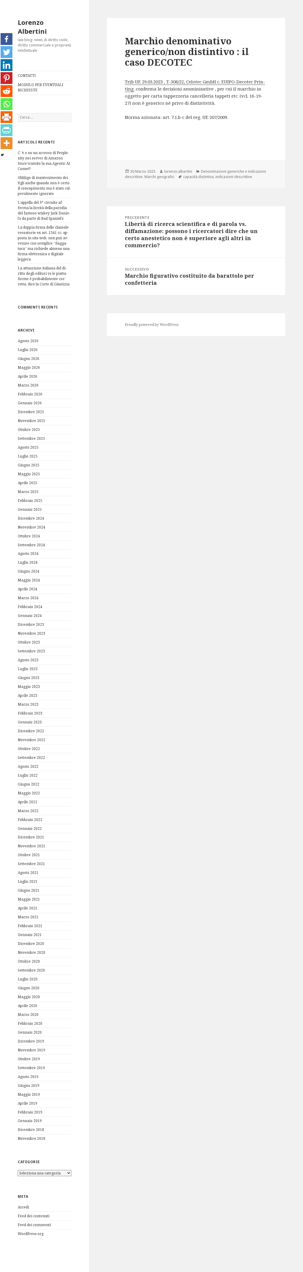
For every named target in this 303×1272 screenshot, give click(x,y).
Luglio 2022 (28, 775)
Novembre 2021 (31, 845)
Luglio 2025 (28, 456)
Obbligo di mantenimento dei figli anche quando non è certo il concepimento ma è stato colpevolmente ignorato (44, 185)
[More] (6, 143)
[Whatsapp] (6, 104)
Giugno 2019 (28, 1085)
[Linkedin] (6, 65)
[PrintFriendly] (6, 130)
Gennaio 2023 (30, 722)
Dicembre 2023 (31, 624)
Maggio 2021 (29, 899)
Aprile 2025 (27, 482)
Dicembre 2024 (31, 518)
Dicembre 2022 (31, 730)
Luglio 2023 (28, 668)
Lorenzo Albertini (32, 26)
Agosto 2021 (28, 872)
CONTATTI (27, 75)
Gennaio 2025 (30, 509)
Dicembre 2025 (31, 411)
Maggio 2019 (29, 1094)
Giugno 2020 (28, 987)
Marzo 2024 (28, 597)
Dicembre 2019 (31, 1041)
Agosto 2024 (28, 553)
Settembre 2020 (31, 970)
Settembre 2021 (31, 863)
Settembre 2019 (31, 1067)
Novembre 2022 (31, 739)
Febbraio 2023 (30, 713)
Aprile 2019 (27, 1103)
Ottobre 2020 (29, 961)
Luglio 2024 (28, 562)
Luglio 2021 (28, 881)
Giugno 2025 (28, 465)
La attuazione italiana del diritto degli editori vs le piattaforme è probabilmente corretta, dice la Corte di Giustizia (44, 276)
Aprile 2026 (27, 376)
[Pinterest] (6, 78)
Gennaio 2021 (30, 934)
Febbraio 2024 (30, 606)
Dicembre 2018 (31, 1129)
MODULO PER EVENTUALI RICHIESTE (40, 87)
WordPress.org (30, 1233)
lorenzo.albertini (178, 171)
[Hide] (2, 155)
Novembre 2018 (31, 1138)
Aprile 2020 (27, 1005)
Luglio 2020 (28, 979)
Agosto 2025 (28, 447)
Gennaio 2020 (30, 1032)
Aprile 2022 (27, 801)
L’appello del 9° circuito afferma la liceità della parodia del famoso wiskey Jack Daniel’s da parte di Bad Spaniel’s (44, 210)
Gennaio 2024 (30, 615)
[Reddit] (6, 91)
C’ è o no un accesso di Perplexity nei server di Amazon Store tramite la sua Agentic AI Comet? (44, 160)
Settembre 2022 (31, 757)
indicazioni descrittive (233, 176)
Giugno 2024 (28, 571)
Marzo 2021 (28, 916)
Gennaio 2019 (30, 1120)
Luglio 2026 (28, 349)
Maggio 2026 (29, 367)
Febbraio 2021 (30, 925)
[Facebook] (6, 39)
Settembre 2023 (31, 651)
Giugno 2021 (28, 890)
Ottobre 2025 (29, 429)
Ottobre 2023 (29, 642)
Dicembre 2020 (31, 943)
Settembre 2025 (31, 438)
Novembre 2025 (31, 420)
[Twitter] (6, 52)
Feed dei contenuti (33, 1215)
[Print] (6, 117)
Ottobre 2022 (29, 748)
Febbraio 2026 (30, 394)
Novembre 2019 (31, 1050)
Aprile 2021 (27, 908)
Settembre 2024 (31, 544)
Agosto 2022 (28, 766)
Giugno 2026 (28, 358)
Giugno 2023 (28, 677)
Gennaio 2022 (30, 828)
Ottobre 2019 (29, 1058)
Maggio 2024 (29, 580)
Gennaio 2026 (30, 402)
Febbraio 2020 (30, 1023)
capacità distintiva (198, 176)
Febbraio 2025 (30, 500)
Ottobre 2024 (29, 536)
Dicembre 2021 (31, 837)
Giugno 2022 (28, 784)
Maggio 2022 (29, 793)
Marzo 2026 (28, 385)
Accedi (23, 1207)
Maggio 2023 (29, 686)
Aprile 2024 (27, 588)
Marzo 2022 (28, 810)
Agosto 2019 (28, 1076)
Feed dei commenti (34, 1224)
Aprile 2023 (27, 695)
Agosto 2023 (28, 659)
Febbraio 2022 (30, 819)
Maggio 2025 (29, 473)
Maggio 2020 (29, 996)
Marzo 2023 (28, 704)
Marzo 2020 (28, 1014)
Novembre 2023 (31, 633)
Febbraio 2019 (30, 1112)
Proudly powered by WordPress (152, 324)
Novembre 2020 (31, 952)
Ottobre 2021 (29, 854)
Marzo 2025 (28, 491)
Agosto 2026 (28, 340)
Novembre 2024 (31, 527)
